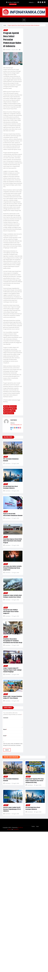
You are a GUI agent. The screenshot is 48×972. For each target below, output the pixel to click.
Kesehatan (7, 408)
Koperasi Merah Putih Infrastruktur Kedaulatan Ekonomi (12, 515)
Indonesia (14, 406)
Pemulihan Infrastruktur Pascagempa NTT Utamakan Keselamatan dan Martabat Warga (12, 641)
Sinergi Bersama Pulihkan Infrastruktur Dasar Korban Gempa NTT (10, 612)
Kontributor (8, 49)
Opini (37, 826)
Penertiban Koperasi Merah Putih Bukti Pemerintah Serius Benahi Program (12, 541)
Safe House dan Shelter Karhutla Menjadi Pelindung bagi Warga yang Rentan (12, 568)
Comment (5, 717)
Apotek (6, 406)
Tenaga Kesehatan (9, 413)
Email (5, 735)
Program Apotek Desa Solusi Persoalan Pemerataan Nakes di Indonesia (23, 25)
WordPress (20, 827)
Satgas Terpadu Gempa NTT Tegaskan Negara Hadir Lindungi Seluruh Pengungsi (12, 670)
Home (4, 25)
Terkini (33, 826)
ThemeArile (15, 829)
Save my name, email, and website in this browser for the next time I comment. (12, 744)
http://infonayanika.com (16, 424)
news (13, 410)
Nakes (14, 408)
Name (5, 729)
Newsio (10, 829)
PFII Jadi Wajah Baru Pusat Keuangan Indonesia (10, 487)
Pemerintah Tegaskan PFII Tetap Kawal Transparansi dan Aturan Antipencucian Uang (35, 781)
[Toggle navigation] (24, 20)
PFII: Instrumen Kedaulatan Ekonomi (11, 460)
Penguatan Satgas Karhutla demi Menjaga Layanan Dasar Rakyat (12, 596)
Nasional (7, 410)
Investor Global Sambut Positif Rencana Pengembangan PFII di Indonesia (12, 809)
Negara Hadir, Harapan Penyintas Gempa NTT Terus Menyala (12, 697)
